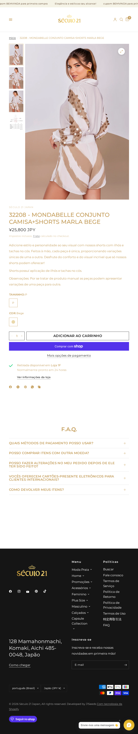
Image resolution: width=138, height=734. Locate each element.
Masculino (79, 606)
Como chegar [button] (20, 665)
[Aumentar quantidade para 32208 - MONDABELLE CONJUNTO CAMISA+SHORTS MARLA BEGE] (21, 336)
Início (12, 37)
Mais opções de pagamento (69, 355)
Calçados (79, 613)
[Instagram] (22, 591)
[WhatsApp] (33, 387)
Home (76, 576)
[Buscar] (121, 19)
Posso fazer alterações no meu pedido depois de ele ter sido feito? (62, 464)
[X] (19, 387)
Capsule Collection (79, 621)
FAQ (106, 625)
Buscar (108, 569)
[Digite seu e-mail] (125, 665)
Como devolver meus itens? (36, 490)
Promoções (80, 582)
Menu (76, 561)
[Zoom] (121, 51)
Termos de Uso (114, 613)
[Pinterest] (26, 387)
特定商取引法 (112, 619)
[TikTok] (47, 591)
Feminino (79, 594)
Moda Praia (80, 569)
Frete (36, 236)
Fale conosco (113, 575)
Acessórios (80, 588)
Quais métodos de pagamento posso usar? (51, 443)
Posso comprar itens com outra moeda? (49, 453)
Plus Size (78, 600)
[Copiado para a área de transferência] (40, 387)
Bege (13, 322)
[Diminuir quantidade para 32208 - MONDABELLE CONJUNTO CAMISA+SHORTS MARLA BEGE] (12, 336)
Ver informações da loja (33, 377)
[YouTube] (30, 592)
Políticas (111, 561)
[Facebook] (11, 387)
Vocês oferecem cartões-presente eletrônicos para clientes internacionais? (61, 478)
